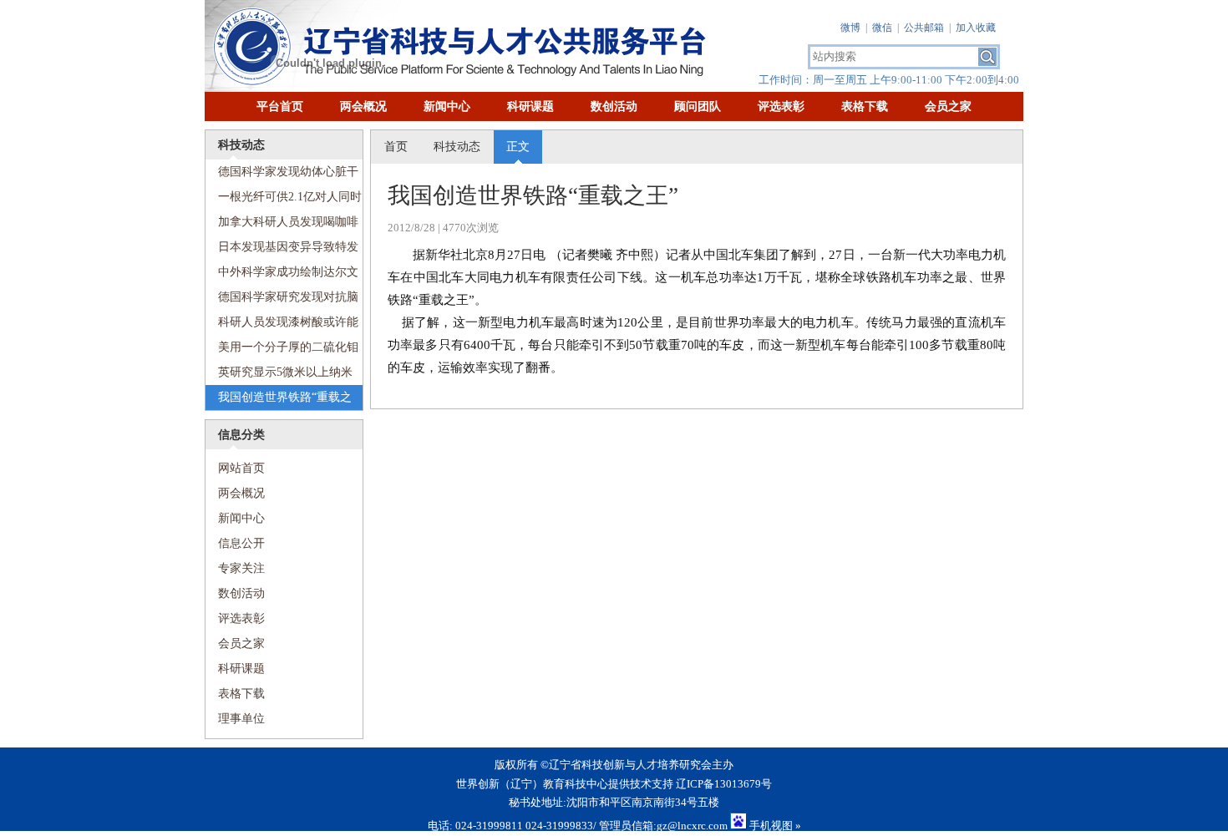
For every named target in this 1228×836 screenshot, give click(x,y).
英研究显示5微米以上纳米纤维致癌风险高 (279, 375)
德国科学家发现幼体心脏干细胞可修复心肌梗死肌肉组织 (282, 175)
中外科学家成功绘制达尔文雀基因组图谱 (282, 275)
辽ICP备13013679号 (724, 784)
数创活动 (614, 106)
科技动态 (457, 146)
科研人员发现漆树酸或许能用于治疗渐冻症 (282, 325)
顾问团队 (697, 106)
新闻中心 (447, 106)
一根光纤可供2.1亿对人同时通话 (284, 200)
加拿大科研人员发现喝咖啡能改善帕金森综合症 (282, 225)
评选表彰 (781, 106)
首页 (396, 146)
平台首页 (279, 106)
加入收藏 (976, 27)
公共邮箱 (924, 27)
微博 (850, 27)
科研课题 (530, 106)
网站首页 (235, 468)
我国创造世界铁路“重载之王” (279, 400)
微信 (882, 27)
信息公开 (241, 543)
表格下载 (864, 106)
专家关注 (241, 568)
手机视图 (771, 825)
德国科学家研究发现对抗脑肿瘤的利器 (282, 300)
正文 (518, 146)
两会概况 (363, 106)
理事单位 (241, 718)
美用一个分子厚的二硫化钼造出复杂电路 (282, 350)
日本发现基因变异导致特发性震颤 (282, 250)
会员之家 (948, 106)
